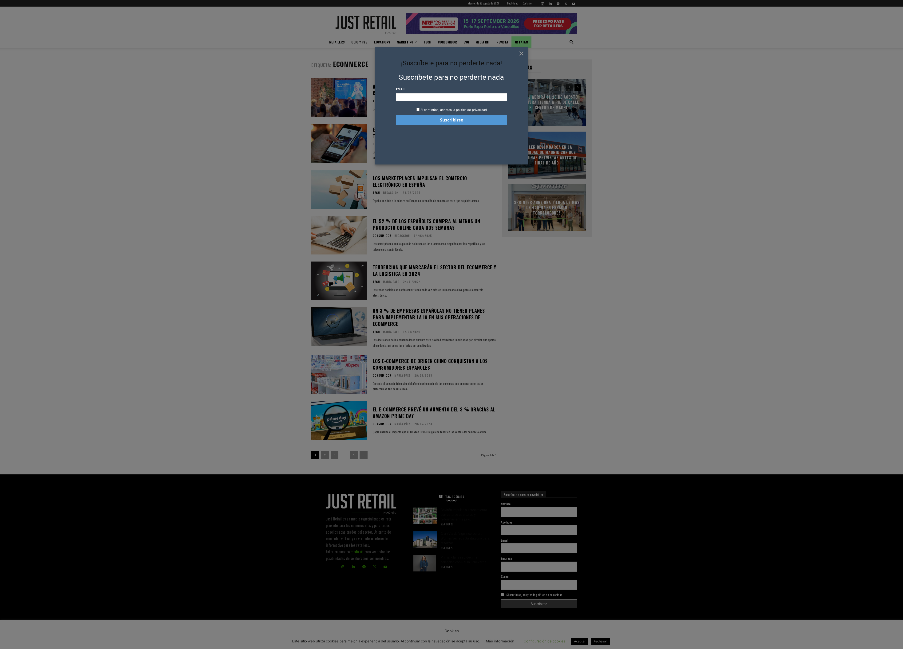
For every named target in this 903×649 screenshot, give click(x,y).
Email (400, 89)
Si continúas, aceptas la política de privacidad (453, 110)
